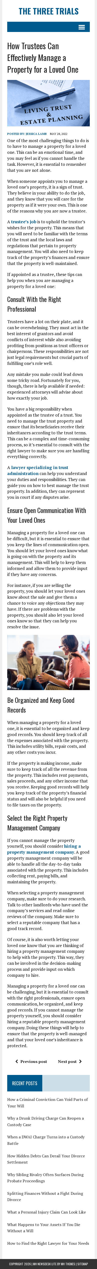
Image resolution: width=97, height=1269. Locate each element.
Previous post (33, 1061)
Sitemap (82, 1264)
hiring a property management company (44, 849)
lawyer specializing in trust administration (37, 470)
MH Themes (68, 1264)
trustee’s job (23, 222)
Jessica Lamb (36, 134)
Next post (67, 1061)
